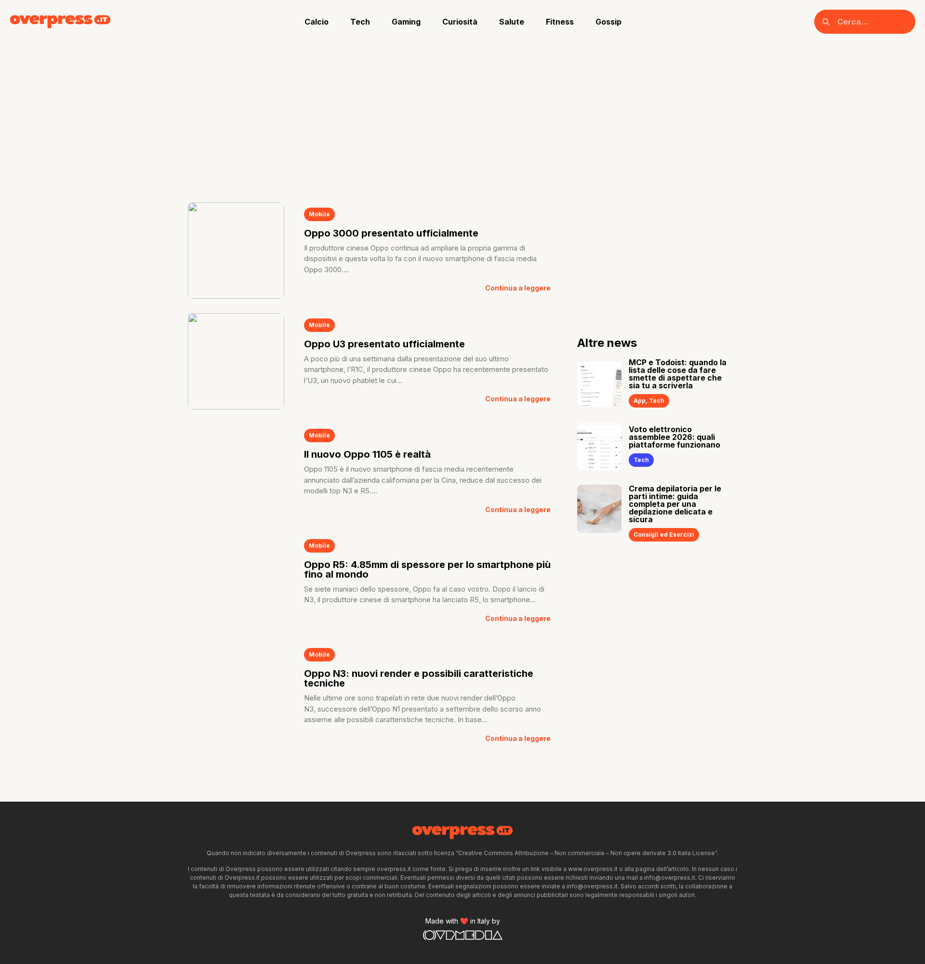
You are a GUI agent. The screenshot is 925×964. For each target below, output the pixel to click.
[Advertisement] (462, 115)
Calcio (316, 21)
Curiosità (459, 21)
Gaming (406, 21)
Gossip (608, 21)
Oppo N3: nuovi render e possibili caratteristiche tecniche (418, 678)
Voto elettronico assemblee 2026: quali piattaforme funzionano (674, 436)
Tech (360, 21)
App (640, 400)
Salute (511, 21)
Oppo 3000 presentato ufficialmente (391, 233)
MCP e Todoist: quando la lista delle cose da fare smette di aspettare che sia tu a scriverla (678, 373)
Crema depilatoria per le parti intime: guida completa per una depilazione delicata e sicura (675, 504)
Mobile (319, 214)
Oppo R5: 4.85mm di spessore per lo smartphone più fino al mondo (427, 569)
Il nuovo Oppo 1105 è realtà (367, 454)
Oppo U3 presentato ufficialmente (384, 344)
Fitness (560, 21)
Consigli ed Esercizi (664, 534)
